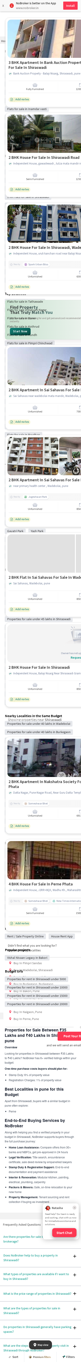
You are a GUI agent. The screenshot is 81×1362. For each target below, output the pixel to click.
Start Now (20, 331)
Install (70, 6)
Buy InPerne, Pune (26, 1019)
